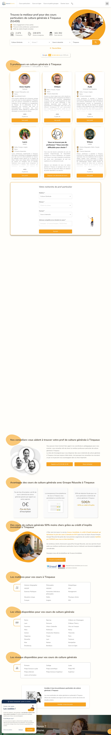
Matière (42, 193)
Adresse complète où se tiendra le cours (52, 220)
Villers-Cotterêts (51, 626)
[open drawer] (107, 3)
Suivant (55, 231)
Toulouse (71, 639)
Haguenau (27, 636)
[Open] (29, 42)
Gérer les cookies (7, 729)
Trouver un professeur (56, 560)
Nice (25, 642)
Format (41, 211)
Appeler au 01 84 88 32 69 (59, 464)
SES (69, 600)
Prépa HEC (71, 669)
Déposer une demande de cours (57, 175)
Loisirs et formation (30, 675)
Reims (26, 620)
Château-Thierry (73, 623)
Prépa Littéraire (29, 672)
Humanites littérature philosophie (53, 593)
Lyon (47, 639)
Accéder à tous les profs (65, 704)
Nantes (48, 642)
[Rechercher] (96, 42)
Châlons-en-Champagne (76, 620)
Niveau (41, 202)
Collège (48, 665)
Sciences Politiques (30, 592)
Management (72, 592)
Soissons (49, 623)
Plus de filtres (56, 48)
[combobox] (18, 42)
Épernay (48, 620)
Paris (69, 636)
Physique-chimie (73, 597)
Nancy (70, 630)
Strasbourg (27, 646)
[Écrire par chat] (109, 731)
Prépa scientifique (51, 669)
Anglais (48, 600)
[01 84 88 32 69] (72, 4)
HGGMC (49, 588)
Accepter (30, 730)
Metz (25, 630)
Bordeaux (49, 646)
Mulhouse (49, 630)
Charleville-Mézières (52, 633)
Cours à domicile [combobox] (45, 214)
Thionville (71, 633)
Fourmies (27, 626)
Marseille (27, 639)
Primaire (26, 665)
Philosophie (50, 585)
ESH (69, 588)
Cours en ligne (72, 646)
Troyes (48, 636)
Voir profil (25, 120)
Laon (25, 623)
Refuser (21, 730)
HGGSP (26, 588)
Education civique (29, 597)
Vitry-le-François (73, 626)
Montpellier (72, 642)
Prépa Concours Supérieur (54, 672)
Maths (48, 597)
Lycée (70, 665)
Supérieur (71, 672)
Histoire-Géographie (30, 585)
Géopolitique (72, 585)
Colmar (26, 633)
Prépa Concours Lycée (31, 669)
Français (26, 600)
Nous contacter (87, 464)
